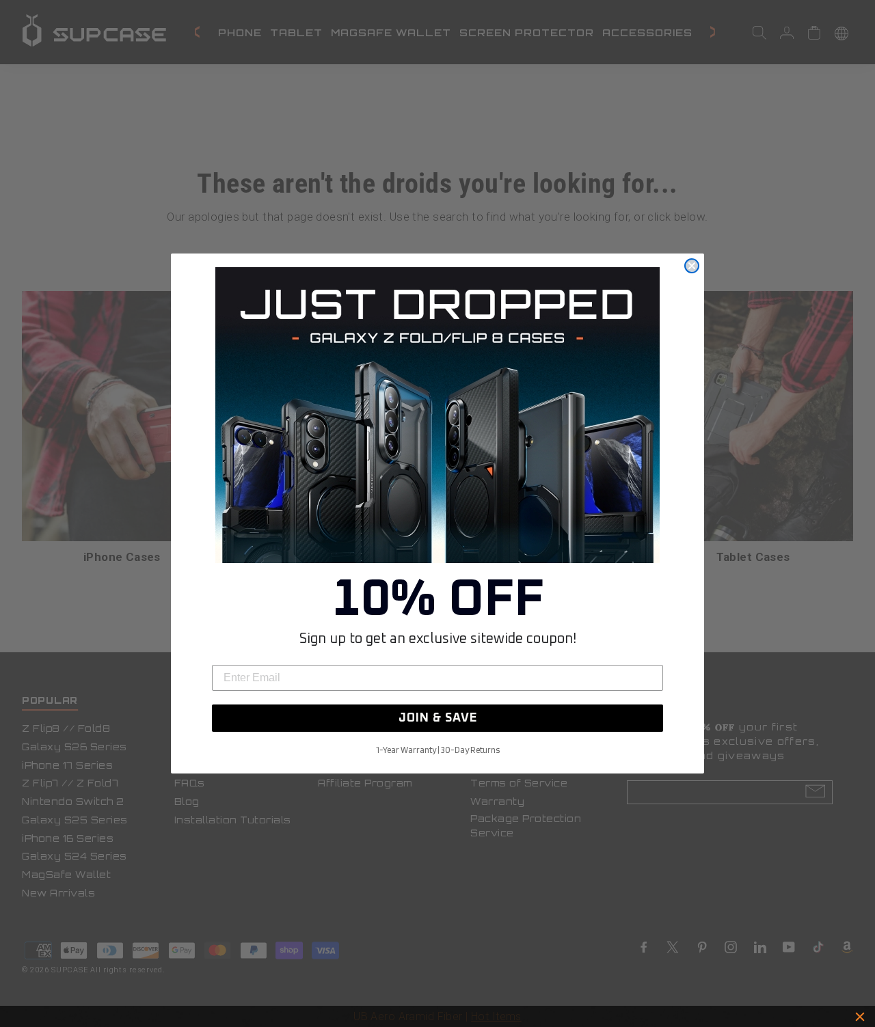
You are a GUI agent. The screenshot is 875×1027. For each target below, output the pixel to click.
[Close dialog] (692, 266)
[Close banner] (860, 1017)
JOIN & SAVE (438, 718)
